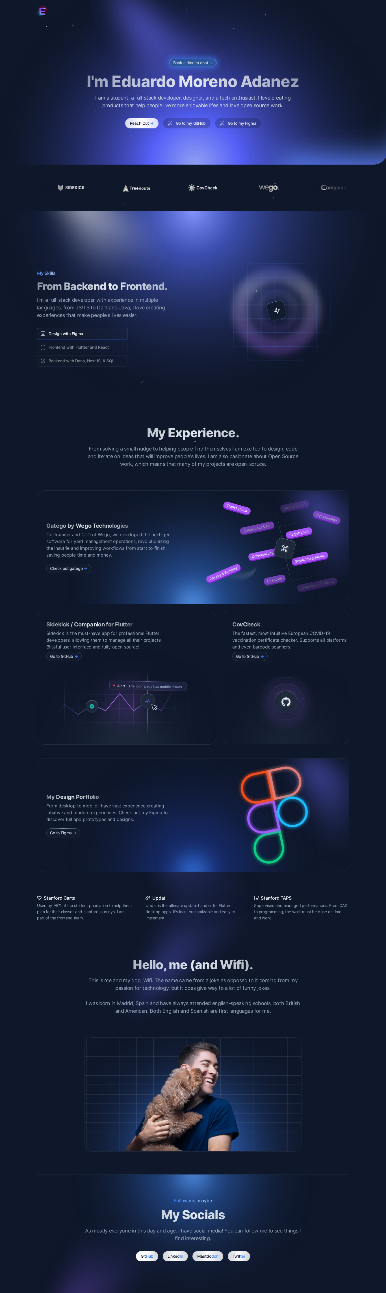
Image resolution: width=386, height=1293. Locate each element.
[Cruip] (42, 11)
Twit (239, 1256)
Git (147, 1256)
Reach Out (142, 123)
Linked (175, 1256)
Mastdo (207, 1256)
